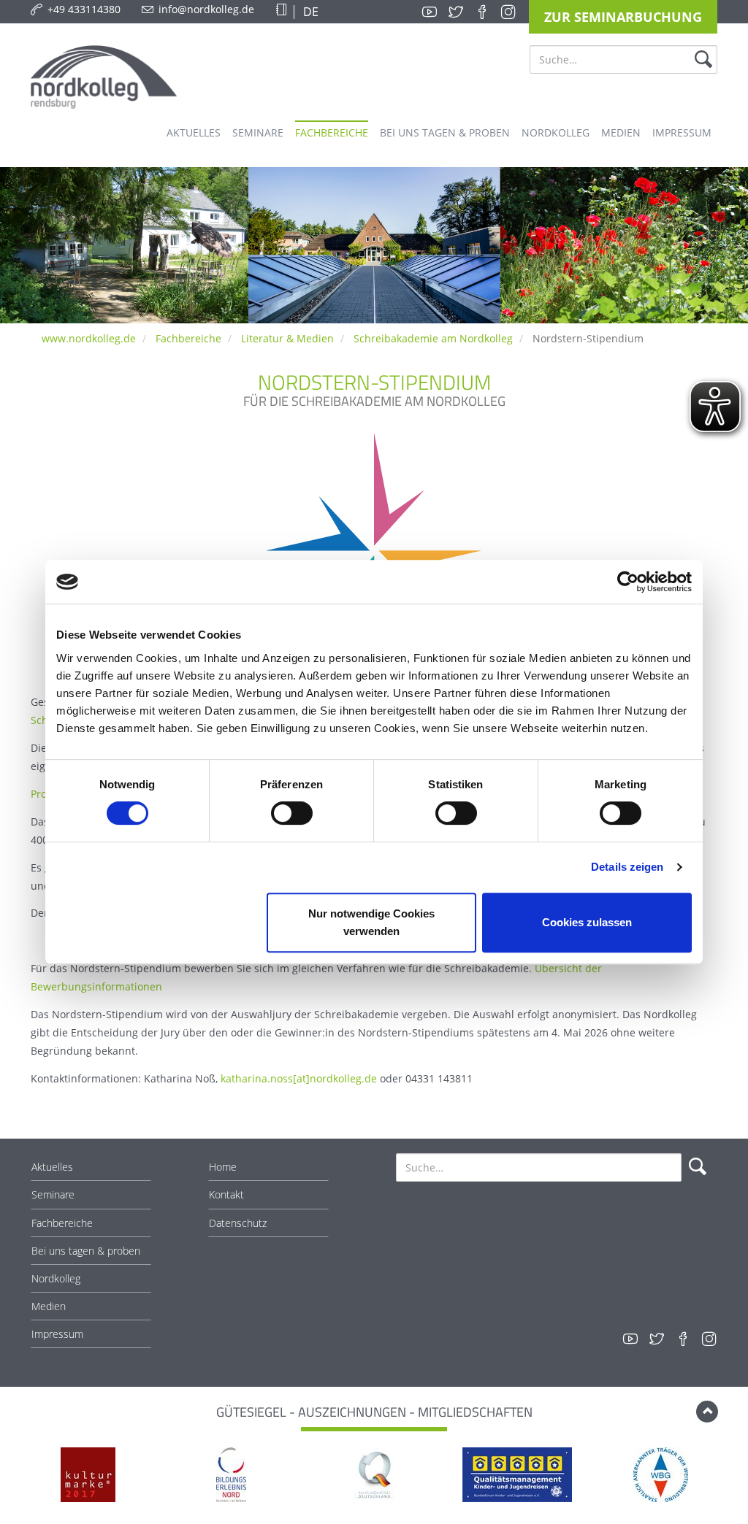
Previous (22, 1476)
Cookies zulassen (587, 922)
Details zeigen (627, 867)
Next (725, 1476)
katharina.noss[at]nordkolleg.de (299, 1078)
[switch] (292, 813)
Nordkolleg (55, 1278)
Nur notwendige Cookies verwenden (371, 922)
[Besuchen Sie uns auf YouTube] (429, 11)
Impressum (57, 1334)
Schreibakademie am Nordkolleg (433, 338)
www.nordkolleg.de (89, 338)
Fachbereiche (188, 338)
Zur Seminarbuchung (623, 17)
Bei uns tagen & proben (85, 1251)
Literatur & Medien (287, 338)
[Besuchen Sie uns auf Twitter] (456, 11)
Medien (48, 1306)
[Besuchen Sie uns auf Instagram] (508, 11)
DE (309, 12)
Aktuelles (52, 1167)
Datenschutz (238, 1223)
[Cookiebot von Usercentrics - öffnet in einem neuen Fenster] (628, 582)
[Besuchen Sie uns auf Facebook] (482, 11)
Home (223, 1167)
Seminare (53, 1194)
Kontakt (226, 1194)
